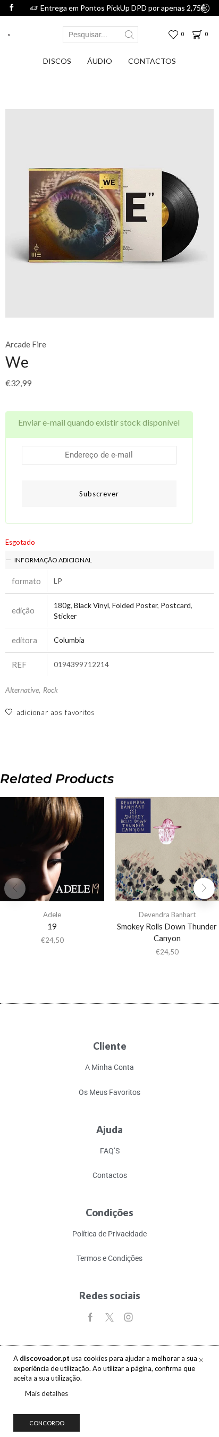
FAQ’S (110, 1151)
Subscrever (99, 493)
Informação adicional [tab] (53, 560)
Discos (57, 60)
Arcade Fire (25, 344)
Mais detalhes (46, 1393)
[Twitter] (109, 1317)
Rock (50, 689)
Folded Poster (134, 605)
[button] (204, 888)
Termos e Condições (109, 1258)
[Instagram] (128, 1317)
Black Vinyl (91, 605)
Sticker (65, 615)
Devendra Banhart (167, 914)
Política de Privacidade (109, 1234)
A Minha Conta (109, 1067)
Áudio (99, 60)
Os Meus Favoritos (109, 1092)
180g (62, 605)
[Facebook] (11, 8)
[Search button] (130, 35)
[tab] (109, 560)
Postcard (176, 605)
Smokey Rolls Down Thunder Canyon (167, 932)
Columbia (69, 639)
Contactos (152, 60)
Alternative (22, 689)
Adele (52, 914)
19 (52, 926)
